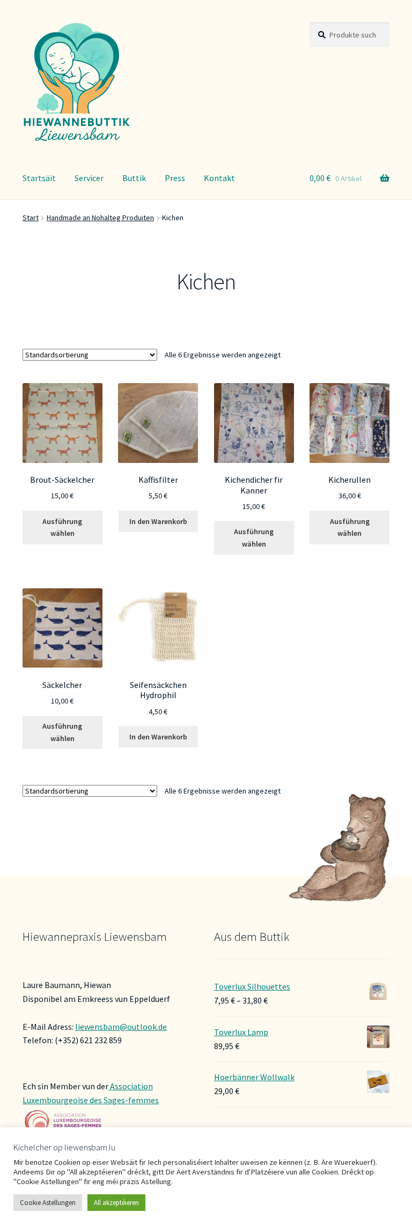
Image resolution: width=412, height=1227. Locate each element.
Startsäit (39, 178)
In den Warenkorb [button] (158, 521)
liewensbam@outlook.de (121, 1026)
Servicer (89, 178)
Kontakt (219, 178)
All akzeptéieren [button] (116, 1202)
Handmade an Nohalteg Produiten (100, 217)
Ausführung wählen (62, 527)
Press (175, 178)
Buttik (134, 178)
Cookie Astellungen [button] (48, 1202)
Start (31, 217)
